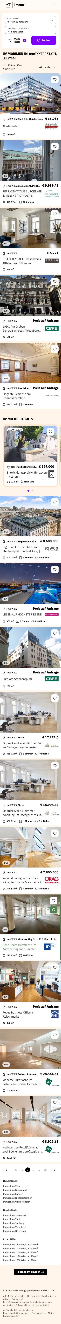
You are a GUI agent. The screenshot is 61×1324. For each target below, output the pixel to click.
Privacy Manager (11, 1316)
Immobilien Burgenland (15, 1190)
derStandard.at (26, 1310)
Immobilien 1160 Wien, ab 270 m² (20, 1252)
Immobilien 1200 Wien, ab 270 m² (20, 1244)
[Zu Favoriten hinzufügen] (55, 79)
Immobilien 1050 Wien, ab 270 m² (20, 1260)
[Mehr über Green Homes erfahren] (53, 909)
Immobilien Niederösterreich (17, 1198)
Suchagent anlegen (29, 1271)
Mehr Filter (19, 40)
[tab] (28, 491)
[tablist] (31, 491)
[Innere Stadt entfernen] (8, 31)
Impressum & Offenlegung (15, 1313)
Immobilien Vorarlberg (14, 1227)
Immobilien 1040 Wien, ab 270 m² (20, 1248)
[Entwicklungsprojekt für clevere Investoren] (30, 456)
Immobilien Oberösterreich (16, 1201)
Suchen (46, 40)
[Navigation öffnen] (54, 5)
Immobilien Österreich (14, 1231)
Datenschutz (38, 1313)
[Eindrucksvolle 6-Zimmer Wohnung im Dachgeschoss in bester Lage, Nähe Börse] (30, 792)
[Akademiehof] (30, 106)
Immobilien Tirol (11, 1219)
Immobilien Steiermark (14, 1215)
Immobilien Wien (11, 1186)
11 (45, 1169)
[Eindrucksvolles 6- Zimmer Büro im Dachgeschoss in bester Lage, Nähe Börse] (30, 725)
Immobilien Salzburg (13, 1223)
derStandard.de (10, 1310)
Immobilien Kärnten (13, 1194)
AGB (50, 1313)
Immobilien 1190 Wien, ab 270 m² (20, 1256)
